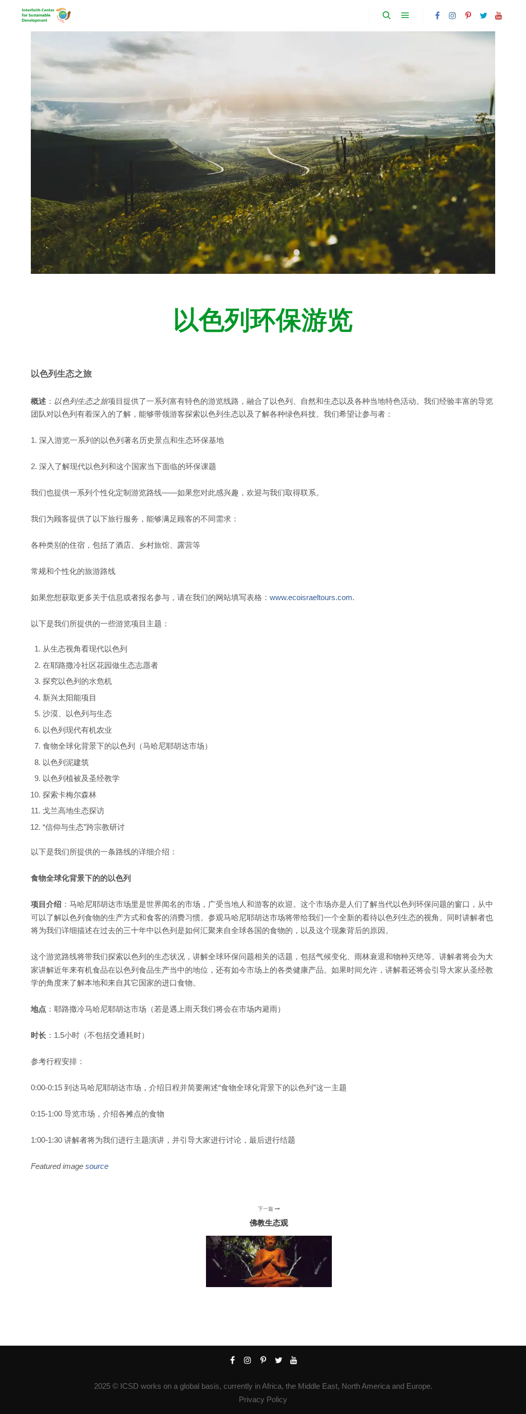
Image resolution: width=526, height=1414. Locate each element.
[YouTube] (498, 15)
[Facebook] (437, 15)
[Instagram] (452, 15)
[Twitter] (483, 15)
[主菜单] (405, 15)
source (96, 1166)
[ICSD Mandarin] (46, 15)
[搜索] (387, 15)
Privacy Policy (263, 1399)
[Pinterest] (468, 15)
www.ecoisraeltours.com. (312, 597)
